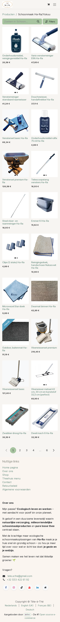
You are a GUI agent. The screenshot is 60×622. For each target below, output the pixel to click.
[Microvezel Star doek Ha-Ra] (15, 291)
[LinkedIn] (37, 587)
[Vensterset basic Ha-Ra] (15, 122)
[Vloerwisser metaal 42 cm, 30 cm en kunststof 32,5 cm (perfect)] (44, 373)
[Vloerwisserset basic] (15, 373)
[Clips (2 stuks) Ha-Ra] (15, 247)
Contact (6, 482)
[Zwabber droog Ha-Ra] (15, 417)
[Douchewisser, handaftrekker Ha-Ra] (44, 81)
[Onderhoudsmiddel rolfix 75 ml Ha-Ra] (44, 122)
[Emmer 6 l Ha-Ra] (44, 205)
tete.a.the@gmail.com (20, 576)
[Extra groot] (45, 587)
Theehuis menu (11, 478)
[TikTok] (22, 587)
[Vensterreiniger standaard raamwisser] (15, 81)
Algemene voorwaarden (16, 489)
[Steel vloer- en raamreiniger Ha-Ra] (15, 205)
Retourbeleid (9, 485)
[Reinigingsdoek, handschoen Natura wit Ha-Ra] (44, 247)
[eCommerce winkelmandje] (48, 4)
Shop (5, 474)
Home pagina (10, 467)
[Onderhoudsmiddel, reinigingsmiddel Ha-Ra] (15, 40)
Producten (8, 14)
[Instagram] (14, 587)
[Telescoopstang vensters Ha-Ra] (44, 164)
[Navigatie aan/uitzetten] (55, 4)
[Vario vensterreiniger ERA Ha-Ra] (44, 40)
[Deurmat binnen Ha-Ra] (44, 291)
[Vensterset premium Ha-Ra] (15, 164)
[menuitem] (11, 605)
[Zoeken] (38, 21)
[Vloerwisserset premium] (44, 332)
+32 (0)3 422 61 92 (18, 579)
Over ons (7, 471)
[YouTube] (29, 587)
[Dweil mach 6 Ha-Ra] (44, 417)
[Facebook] (6, 587)
